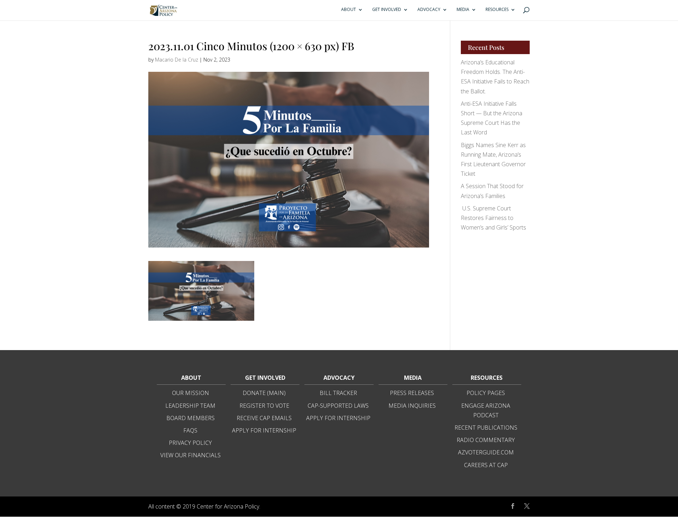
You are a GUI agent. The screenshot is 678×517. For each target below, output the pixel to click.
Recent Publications (485, 427)
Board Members (190, 418)
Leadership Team (190, 405)
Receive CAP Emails (264, 418)
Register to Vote (264, 405)
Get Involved (386, 9)
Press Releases (412, 393)
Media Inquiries (412, 405)
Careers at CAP (486, 465)
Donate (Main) (264, 393)
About (348, 9)
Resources (497, 9)
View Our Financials (190, 455)
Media (463, 9)
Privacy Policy (190, 443)
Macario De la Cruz (176, 59)
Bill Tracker (338, 393)
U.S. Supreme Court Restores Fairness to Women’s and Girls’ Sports (493, 217)
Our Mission (190, 393)
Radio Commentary (486, 440)
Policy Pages (485, 393)
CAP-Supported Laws (338, 405)
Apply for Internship (264, 430)
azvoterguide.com (486, 452)
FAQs (190, 430)
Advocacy (428, 9)
